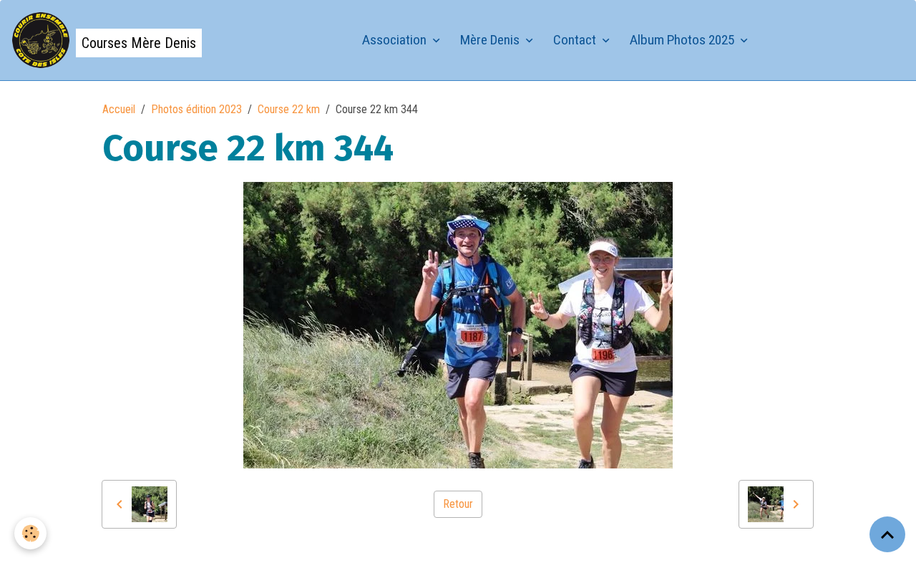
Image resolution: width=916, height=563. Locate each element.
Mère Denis (491, 40)
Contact (576, 40)
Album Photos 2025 (683, 40)
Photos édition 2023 (196, 109)
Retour (458, 504)
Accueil (118, 109)
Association (395, 40)
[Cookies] (30, 533)
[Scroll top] (887, 534)
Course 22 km (289, 109)
